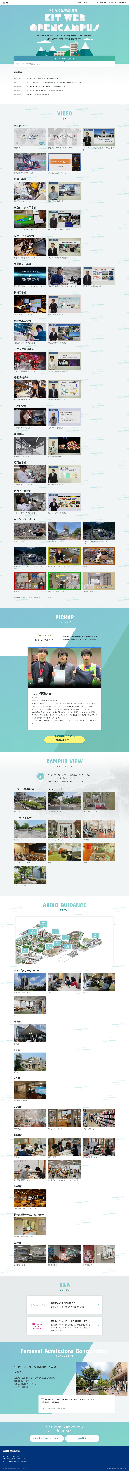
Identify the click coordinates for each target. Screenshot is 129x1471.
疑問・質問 (122, 2)
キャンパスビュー (100, 2)
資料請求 (82, 1438)
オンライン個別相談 (21, 1387)
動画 (79, 2)
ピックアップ (88, 2)
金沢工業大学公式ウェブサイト (47, 1438)
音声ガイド (112, 2)
